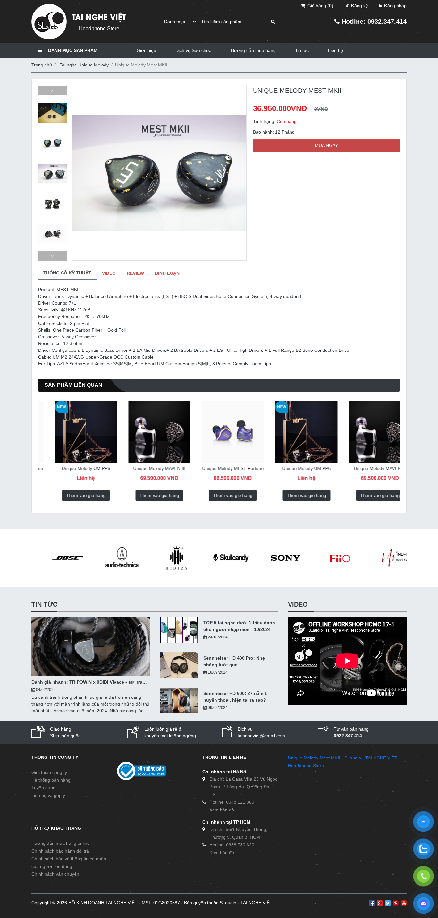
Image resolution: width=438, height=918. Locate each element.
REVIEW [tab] (135, 273)
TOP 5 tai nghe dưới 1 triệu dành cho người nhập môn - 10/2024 (239, 626)
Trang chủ (41, 64)
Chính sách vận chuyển (55, 874)
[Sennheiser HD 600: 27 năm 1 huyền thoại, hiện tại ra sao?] (179, 700)
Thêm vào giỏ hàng (71, 495)
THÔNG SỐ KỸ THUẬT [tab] (67, 272)
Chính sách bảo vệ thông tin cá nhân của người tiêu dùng (68, 862)
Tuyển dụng (43, 787)
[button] (52, 90)
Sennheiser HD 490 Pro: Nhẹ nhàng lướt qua (234, 661)
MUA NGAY (326, 145)
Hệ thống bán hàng (51, 780)
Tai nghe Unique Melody (84, 64)
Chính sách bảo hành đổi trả (60, 850)
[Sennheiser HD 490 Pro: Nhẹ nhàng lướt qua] (179, 665)
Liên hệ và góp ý (48, 795)
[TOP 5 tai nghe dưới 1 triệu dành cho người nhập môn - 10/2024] (179, 630)
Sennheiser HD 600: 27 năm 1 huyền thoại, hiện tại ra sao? (235, 697)
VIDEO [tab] (109, 273)
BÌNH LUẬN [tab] (167, 273)
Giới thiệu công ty (49, 772)
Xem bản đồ (221, 809)
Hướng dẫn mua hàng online (60, 843)
